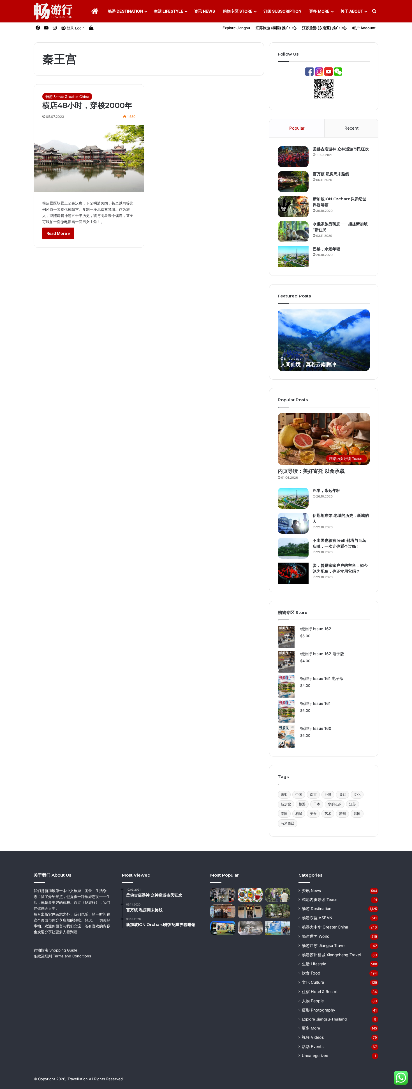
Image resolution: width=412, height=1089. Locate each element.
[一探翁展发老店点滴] (250, 911)
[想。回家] (277, 895)
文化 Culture (313, 982)
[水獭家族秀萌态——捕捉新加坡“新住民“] (293, 231)
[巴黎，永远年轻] (293, 256)
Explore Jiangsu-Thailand (324, 1019)
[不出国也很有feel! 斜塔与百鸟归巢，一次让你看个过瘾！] (293, 548)
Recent (351, 128)
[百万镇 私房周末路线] (293, 181)
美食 (313, 813)
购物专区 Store (238, 11)
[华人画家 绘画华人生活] (222, 928)
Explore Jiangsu (236, 28)
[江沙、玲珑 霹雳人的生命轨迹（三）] (277, 911)
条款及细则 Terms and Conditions (62, 956)
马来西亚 (287, 823)
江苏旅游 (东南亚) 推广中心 (324, 28)
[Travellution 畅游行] (53, 11)
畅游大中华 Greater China (67, 96)
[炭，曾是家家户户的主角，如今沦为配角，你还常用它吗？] (293, 573)
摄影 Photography (318, 1010)
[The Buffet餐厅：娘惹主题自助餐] (250, 895)
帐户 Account (364, 28)
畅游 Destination (125, 11)
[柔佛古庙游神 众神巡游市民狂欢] (293, 156)
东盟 (284, 794)
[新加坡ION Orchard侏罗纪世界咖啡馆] (293, 206)
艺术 (328, 813)
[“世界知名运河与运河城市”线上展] (250, 928)
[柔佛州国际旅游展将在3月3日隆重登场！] (222, 911)
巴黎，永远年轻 (326, 248)
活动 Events (312, 1046)
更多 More (319, 11)
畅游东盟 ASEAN (317, 917)
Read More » (58, 233)
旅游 (302, 804)
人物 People (313, 1000)
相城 (298, 813)
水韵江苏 (334, 804)
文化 (357, 794)
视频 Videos (313, 1037)
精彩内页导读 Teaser (320, 899)
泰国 (284, 813)
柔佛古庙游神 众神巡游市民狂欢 (341, 149)
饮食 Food (311, 973)
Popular (297, 128)
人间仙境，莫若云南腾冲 (308, 364)
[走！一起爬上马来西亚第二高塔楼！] (277, 928)
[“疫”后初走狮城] (222, 895)
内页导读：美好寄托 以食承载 (311, 471)
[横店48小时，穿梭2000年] (89, 158)
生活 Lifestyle (168, 11)
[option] (324, 340)
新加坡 (286, 804)
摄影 (342, 794)
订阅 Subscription (282, 11)
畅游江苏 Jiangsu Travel (323, 945)
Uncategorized (315, 1055)
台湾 (328, 794)
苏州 (342, 813)
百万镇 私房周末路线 (331, 173)
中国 (298, 794)
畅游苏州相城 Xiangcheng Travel (331, 954)
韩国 (357, 813)
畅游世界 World (316, 936)
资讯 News (204, 11)
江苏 (352, 804)
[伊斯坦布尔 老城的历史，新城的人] (293, 523)
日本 (316, 804)
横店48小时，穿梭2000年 (87, 105)
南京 (313, 794)
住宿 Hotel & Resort (320, 991)
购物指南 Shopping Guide (55, 950)
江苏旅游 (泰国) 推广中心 (276, 28)
